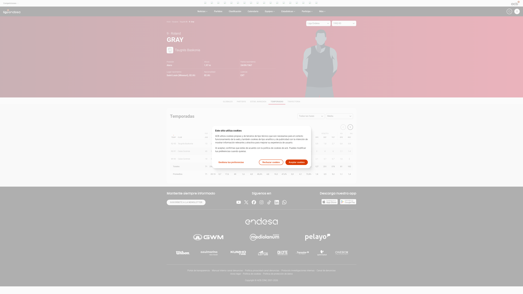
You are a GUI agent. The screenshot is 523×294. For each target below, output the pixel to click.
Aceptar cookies (297, 162)
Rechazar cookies (271, 162)
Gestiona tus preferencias (231, 162)
